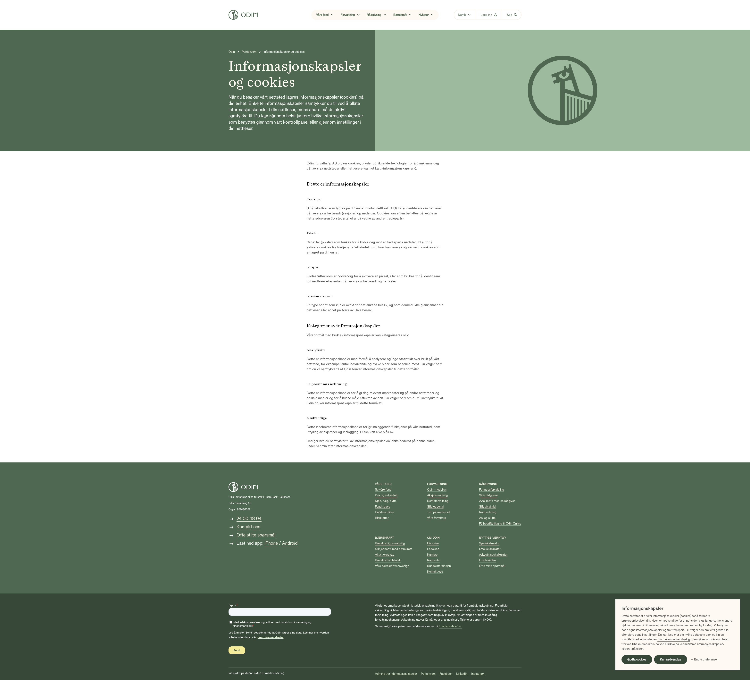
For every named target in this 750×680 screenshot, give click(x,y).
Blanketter (381, 518)
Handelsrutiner (384, 512)
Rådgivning (488, 484)
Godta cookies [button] (636, 659)
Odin (232, 52)
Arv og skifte (487, 518)
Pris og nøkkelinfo (386, 495)
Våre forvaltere (436, 518)
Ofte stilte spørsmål (256, 535)
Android (290, 543)
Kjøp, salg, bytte (385, 501)
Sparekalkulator (489, 543)
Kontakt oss (248, 527)
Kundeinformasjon (439, 566)
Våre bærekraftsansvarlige (392, 566)
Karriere (432, 555)
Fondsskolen (487, 560)
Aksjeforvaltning (437, 495)
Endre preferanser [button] (706, 659)
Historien (433, 543)
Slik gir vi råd (487, 507)
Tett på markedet (438, 512)
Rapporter (433, 560)
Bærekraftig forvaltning (390, 543)
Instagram (478, 674)
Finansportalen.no (450, 626)
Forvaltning (437, 484)
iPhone (271, 543)
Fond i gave (382, 507)
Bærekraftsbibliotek (388, 560)
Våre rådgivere (488, 495)
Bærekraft (384, 537)
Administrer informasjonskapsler (396, 674)
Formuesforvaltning (491, 490)
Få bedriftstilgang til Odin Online (500, 524)
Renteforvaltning (437, 501)
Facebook (445, 674)
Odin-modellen (436, 490)
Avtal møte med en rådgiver (497, 501)
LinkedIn (461, 674)
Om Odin (433, 537)
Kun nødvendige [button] (670, 659)
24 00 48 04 (249, 518)
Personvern (249, 52)
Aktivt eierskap (384, 555)
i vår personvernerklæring (673, 639)
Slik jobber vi (435, 507)
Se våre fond (383, 490)
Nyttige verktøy (492, 537)
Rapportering (487, 512)
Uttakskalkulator (489, 549)
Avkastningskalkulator (493, 555)
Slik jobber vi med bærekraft (393, 549)
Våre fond (383, 484)
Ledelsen (433, 549)
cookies (685, 616)
